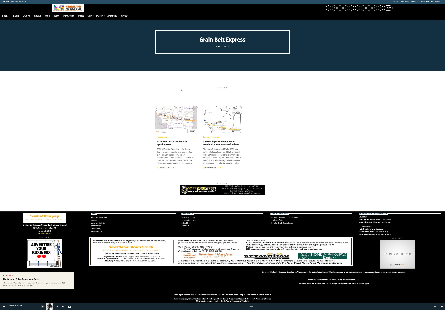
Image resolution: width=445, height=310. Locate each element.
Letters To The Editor (211, 137)
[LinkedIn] (363, 8)
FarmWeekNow (162, 137)
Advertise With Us (98, 223)
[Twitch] (334, 8)
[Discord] (369, 8)
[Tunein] (340, 8)
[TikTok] (345, 8)
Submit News (186, 223)
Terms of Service (358, 283)
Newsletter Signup (188, 217)
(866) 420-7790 (46, 234)
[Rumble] (357, 8)
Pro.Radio (311, 279)
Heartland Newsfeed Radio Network (284, 217)
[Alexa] (374, 8)
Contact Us (185, 226)
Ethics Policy (96, 226)
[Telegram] (351, 8)
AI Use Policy (96, 229)
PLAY (388, 8)
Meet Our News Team (99, 217)
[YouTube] (328, 8)
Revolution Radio (276, 220)
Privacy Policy (96, 231)
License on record (398, 272)
